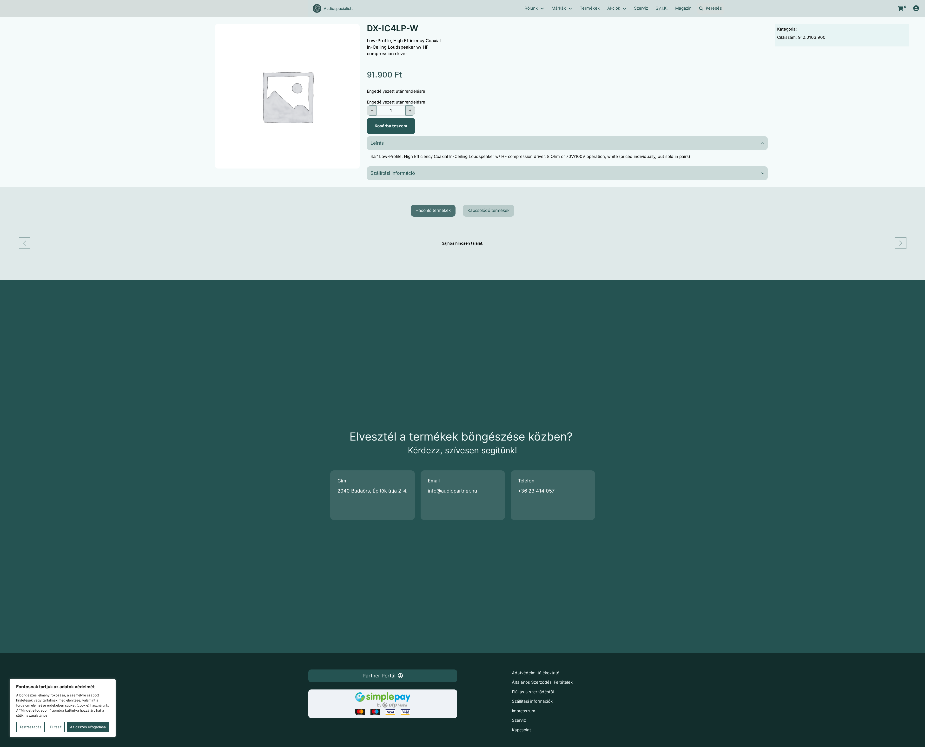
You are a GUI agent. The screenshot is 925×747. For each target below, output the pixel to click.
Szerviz (641, 8)
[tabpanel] (462, 243)
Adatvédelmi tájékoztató (535, 672)
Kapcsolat (521, 730)
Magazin (683, 8)
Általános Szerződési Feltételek (542, 682)
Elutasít (55, 727)
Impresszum (523, 710)
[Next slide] (900, 243)
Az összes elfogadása (88, 727)
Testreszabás (30, 727)
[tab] (433, 211)
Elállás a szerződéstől (533, 691)
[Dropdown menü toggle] (542, 8)
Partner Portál (379, 676)
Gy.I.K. (661, 8)
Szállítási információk (532, 701)
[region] (63, 708)
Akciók (613, 8)
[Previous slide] (24, 243)
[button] (567, 143)
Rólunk (531, 8)
